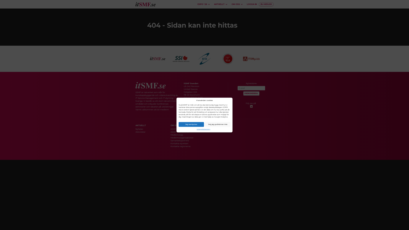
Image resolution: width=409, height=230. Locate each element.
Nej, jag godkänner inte (217, 124)
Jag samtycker (191, 124)
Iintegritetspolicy (203, 129)
